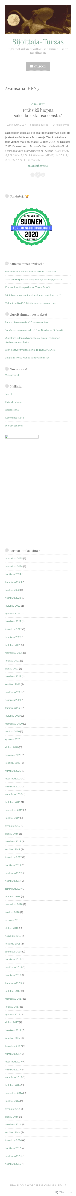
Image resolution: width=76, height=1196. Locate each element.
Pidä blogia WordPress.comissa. (33, 1185)
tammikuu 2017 (13, 1077)
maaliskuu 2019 (13, 872)
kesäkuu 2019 (12, 849)
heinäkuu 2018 (13, 935)
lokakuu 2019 (12, 817)
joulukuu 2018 (13, 896)
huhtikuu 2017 (13, 1053)
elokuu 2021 (12, 668)
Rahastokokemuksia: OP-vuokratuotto (26, 322)
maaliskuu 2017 (13, 1061)
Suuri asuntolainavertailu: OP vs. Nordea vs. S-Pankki (34, 330)
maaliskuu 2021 (13, 692)
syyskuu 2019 (12, 825)
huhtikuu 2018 (13, 959)
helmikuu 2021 (13, 699)
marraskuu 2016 (14, 1093)
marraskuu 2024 (14, 566)
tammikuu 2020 (13, 794)
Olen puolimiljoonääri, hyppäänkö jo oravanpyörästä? (33, 279)
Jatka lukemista (26, 166)
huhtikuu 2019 (13, 865)
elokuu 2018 (12, 927)
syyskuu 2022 (12, 613)
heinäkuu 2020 (13, 754)
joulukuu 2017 (13, 990)
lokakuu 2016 (12, 1100)
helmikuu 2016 (13, 1163)
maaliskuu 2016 (13, 1155)
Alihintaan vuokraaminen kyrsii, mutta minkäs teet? (33, 294)
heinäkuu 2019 (13, 841)
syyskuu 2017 (12, 1014)
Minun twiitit (12, 374)
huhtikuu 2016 (13, 1148)
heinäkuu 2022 (13, 621)
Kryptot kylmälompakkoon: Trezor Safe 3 (27, 287)
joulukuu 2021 (13, 644)
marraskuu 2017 (14, 998)
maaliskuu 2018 (13, 967)
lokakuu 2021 (12, 660)
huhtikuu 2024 (13, 574)
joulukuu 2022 (13, 605)
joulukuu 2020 (13, 715)
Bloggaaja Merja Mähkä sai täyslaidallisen (27, 357)
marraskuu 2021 (14, 652)
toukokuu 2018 (13, 951)
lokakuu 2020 (12, 731)
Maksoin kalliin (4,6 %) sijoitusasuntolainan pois (30, 302)
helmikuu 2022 (13, 636)
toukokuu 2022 (13, 629)
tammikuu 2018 (13, 982)
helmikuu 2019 (13, 880)
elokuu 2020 (12, 747)
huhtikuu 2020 (13, 770)
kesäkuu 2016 (12, 1132)
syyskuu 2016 (12, 1108)
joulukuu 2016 (13, 1085)
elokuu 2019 (12, 833)
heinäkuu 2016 (13, 1124)
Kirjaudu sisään (13, 401)
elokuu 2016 (12, 1116)
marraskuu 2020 (14, 723)
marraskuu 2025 (14, 558)
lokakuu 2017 (12, 1006)
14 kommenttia (60, 124)
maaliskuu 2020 (13, 778)
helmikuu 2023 (13, 597)
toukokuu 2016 (13, 1140)
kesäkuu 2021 (12, 684)
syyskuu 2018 (12, 919)
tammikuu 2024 (13, 581)
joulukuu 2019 (13, 802)
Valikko (40, 66)
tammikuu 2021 (13, 707)
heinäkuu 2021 (13, 676)
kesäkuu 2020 (12, 762)
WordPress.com (14, 425)
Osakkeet (38, 104)
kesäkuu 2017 (12, 1037)
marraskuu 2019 (14, 810)
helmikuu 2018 (13, 975)
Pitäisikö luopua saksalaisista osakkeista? (38, 112)
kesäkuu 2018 (12, 943)
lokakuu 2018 (12, 912)
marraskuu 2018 (14, 904)
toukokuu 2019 (13, 857)
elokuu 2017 (12, 1022)
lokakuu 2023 (12, 589)
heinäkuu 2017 (13, 1030)
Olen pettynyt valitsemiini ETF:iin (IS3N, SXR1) (30, 349)
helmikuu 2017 (13, 1069)
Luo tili (8, 393)
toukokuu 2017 (13, 1045)
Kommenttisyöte (14, 417)
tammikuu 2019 (13, 888)
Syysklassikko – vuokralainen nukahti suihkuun (30, 271)
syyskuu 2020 (12, 739)
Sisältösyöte (12, 409)
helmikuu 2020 (13, 786)
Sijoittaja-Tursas (38, 41)
